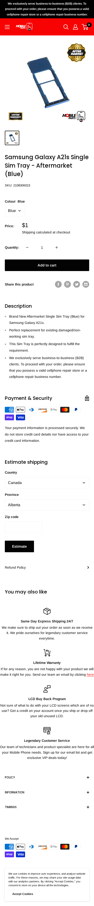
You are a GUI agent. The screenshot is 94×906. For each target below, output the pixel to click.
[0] (85, 27)
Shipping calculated (37, 232)
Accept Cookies (22, 894)
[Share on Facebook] (58, 284)
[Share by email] (85, 284)
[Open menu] (7, 27)
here (90, 674)
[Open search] (66, 27)
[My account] (75, 27)
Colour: (15, 201)
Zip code (12, 517)
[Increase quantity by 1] (57, 247)
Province (12, 495)
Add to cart (47, 265)
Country (11, 472)
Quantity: (12, 247)
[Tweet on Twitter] (76, 284)
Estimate (19, 546)
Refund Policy (15, 567)
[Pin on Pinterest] (67, 284)
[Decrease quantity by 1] (27, 247)
